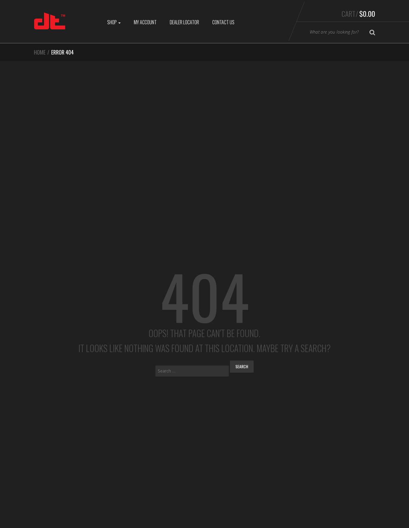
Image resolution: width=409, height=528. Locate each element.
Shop (112, 22)
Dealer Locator (184, 22)
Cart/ (358, 13)
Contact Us (223, 22)
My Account (145, 22)
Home (40, 52)
